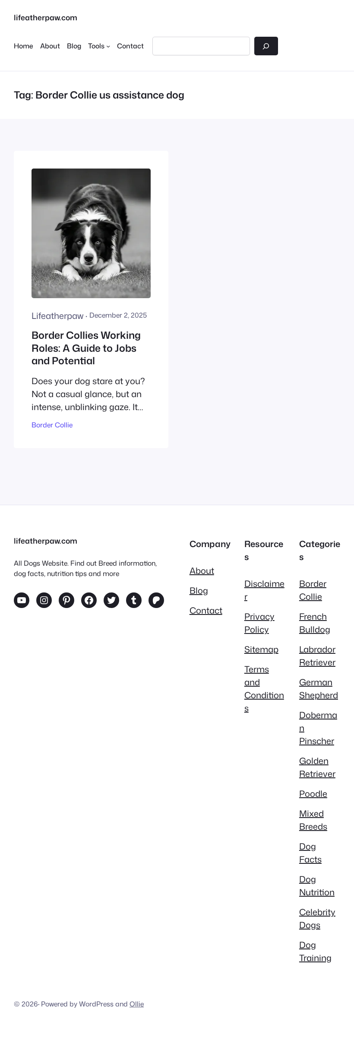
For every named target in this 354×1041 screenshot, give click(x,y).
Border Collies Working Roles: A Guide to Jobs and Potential (86, 348)
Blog (199, 590)
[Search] (266, 46)
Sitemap (261, 649)
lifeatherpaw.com (45, 17)
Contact (206, 610)
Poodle (313, 793)
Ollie (137, 1004)
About (202, 570)
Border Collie (52, 425)
